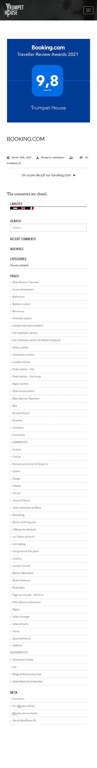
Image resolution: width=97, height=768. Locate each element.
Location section (21, 362)
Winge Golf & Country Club (26, 674)
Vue (14, 667)
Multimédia (18, 587)
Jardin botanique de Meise (26, 507)
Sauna (15, 631)
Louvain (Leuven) (21, 566)
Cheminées (18, 435)
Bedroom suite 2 (21, 304)
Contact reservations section (27, 325)
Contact (16, 449)
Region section (20, 384)
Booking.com (26, 139)
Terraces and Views (22, 659)
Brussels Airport (21, 413)
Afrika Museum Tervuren (25, 282)
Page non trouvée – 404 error (28, 595)
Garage (16, 478)
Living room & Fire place (25, 551)
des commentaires (24, 713)
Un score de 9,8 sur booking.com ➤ (49, 175)
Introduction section (23, 355)
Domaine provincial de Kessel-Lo (30, 464)
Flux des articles (23, 706)
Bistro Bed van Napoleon (25, 398)
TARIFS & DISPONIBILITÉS (19, 649)
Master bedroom (21, 580)
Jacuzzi (16, 493)
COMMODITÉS (20, 442)
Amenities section (22, 318)
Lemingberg (18, 544)
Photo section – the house (26, 376)
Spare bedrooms (21, 638)
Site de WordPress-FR (24, 720)
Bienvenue (18, 311)
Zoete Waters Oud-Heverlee (27, 681)
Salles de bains (20, 624)
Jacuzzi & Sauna (21, 500)
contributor (58, 157)
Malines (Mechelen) (22, 573)
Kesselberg (18, 515)
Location (17, 558)
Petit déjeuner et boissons (26, 602)
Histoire (16, 486)
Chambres (17, 427)
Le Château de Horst (23, 537)
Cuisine (16, 457)
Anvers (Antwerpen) (23, 289)
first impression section (25, 333)
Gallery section (20, 347)
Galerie (16, 471)
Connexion (18, 699)
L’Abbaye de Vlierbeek (24, 529)
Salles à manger (21, 616)
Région (16, 609)
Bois (14, 406)
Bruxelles (17, 420)
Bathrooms (18, 297)
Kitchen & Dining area (24, 522)
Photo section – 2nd (23, 369)
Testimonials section (23, 391)
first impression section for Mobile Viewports (36, 340)
